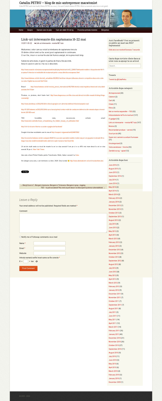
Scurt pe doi (113, 133)
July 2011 (112, 312)
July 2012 (112, 268)
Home (21, 30)
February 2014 (114, 198)
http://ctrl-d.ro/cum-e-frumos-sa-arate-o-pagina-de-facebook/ (41, 126)
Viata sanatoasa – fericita (118, 147)
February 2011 (114, 331)
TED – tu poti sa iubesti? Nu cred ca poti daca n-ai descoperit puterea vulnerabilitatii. (73, 188)
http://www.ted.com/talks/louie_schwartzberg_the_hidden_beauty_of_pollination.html (50, 121)
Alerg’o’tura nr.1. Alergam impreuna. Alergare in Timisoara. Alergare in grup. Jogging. (53, 185)
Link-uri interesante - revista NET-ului (49, 43)
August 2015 (113, 169)
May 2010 (112, 364)
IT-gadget (112, 119)
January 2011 (114, 334)
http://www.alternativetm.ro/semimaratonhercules (86, 161)
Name (22, 243)
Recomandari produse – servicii (120, 130)
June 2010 (113, 360)
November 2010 (115, 342)
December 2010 (115, 338)
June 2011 (113, 316)
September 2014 (115, 176)
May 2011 (112, 320)
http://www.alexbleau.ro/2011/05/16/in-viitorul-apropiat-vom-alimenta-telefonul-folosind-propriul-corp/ (55, 104)
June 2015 (113, 172)
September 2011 (115, 305)
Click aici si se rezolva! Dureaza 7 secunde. (124, 50)
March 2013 (113, 239)
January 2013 (114, 246)
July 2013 (112, 224)
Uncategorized (114, 143)
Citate (111, 104)
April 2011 (112, 323)
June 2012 (113, 272)
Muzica (111, 126)
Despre (30, 30)
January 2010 (114, 378)
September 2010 (115, 349)
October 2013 (114, 213)
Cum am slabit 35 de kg (64, 30)
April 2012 (112, 279)
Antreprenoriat (114, 93)
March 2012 (113, 283)
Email (22, 248)
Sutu (77, 155)
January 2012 (114, 290)
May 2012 (112, 275)
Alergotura (105, 30)
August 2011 (113, 308)
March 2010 (113, 371)
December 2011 (115, 294)
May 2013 (112, 231)
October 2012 (114, 257)
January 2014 (114, 202)
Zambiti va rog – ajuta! (117, 151)
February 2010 (114, 375)
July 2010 (112, 356)
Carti (110, 100)
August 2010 (113, 353)
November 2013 (115, 209)
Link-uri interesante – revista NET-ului (123, 122)
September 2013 (115, 216)
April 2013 (112, 235)
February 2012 (114, 286)
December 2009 (115, 382)
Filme (111, 108)
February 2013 (114, 242)
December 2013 (115, 205)
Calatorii (112, 97)
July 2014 (112, 180)
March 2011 (113, 327)
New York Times (38, 149)
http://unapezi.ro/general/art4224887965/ (65, 132)
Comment (23, 211)
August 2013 (113, 220)
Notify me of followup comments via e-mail (39, 237)
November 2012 (115, 253)
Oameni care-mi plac (44, 30)
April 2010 (112, 367)
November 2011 (115, 297)
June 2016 (113, 165)
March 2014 (113, 194)
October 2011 (114, 301)
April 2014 (112, 191)
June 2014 (113, 183)
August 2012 (113, 264)
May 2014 (112, 187)
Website (22, 253)
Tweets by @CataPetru (117, 79)
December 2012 (115, 250)
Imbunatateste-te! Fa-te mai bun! (121, 115)
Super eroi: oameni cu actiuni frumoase (123, 137)
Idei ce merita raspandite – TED (120, 111)
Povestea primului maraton (87, 30)
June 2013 (113, 228)
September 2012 (115, 261)
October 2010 (114, 345)
